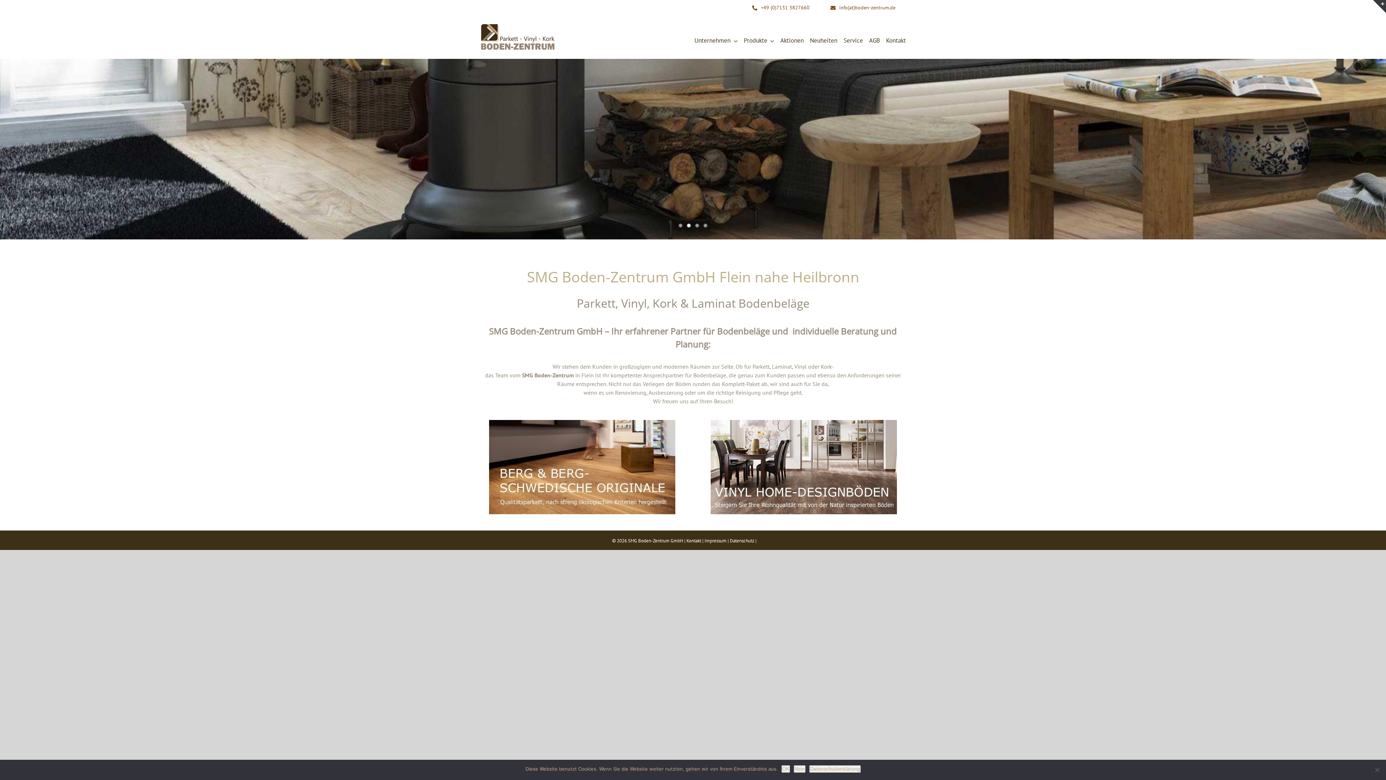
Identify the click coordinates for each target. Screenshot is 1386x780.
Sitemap (766, 541)
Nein (799, 769)
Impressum (716, 541)
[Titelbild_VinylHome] (804, 422)
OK (785, 769)
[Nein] (1377, 770)
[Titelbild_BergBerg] (582, 422)
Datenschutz (742, 541)
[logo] (518, 25)
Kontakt (694, 541)
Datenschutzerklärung (835, 769)
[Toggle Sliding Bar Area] (1379, 6)
